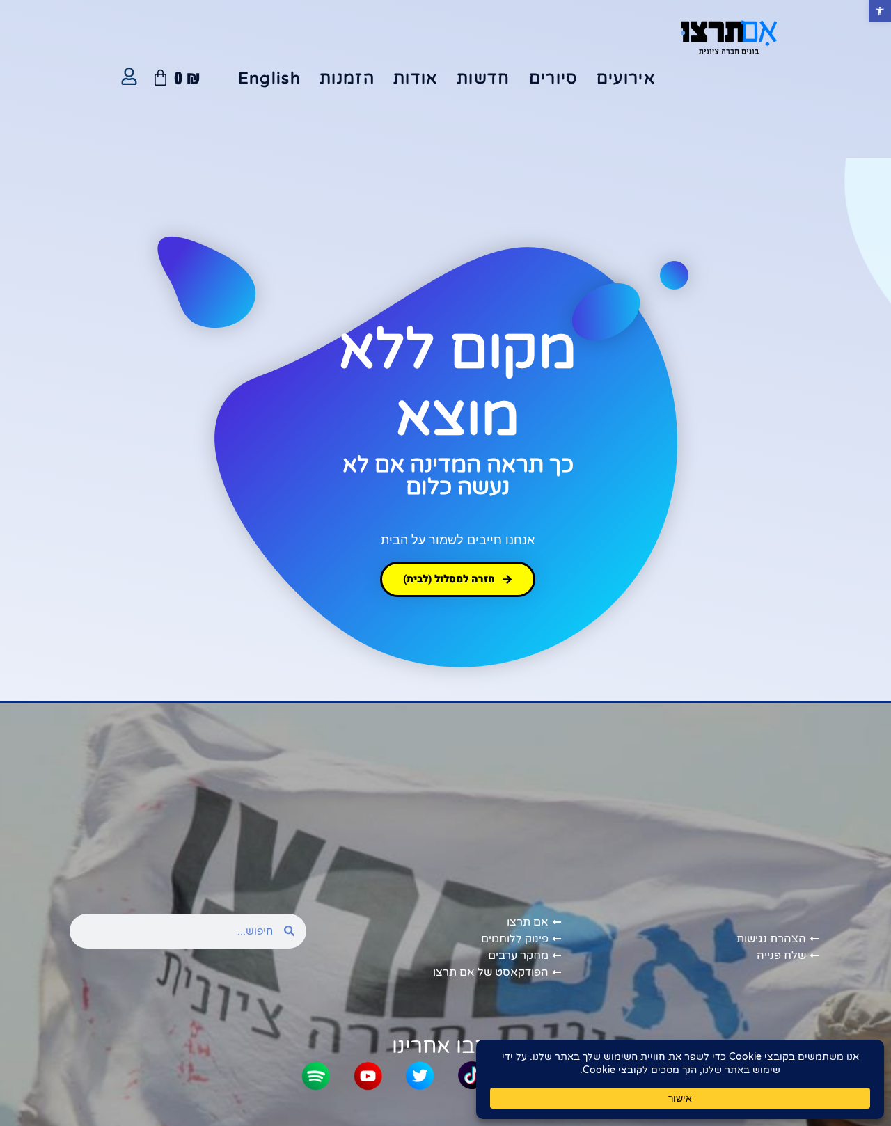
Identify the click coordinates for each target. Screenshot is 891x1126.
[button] (880, 11)
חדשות (483, 78)
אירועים (626, 78)
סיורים (553, 78)
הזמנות (347, 78)
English (269, 78)
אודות (415, 78)
